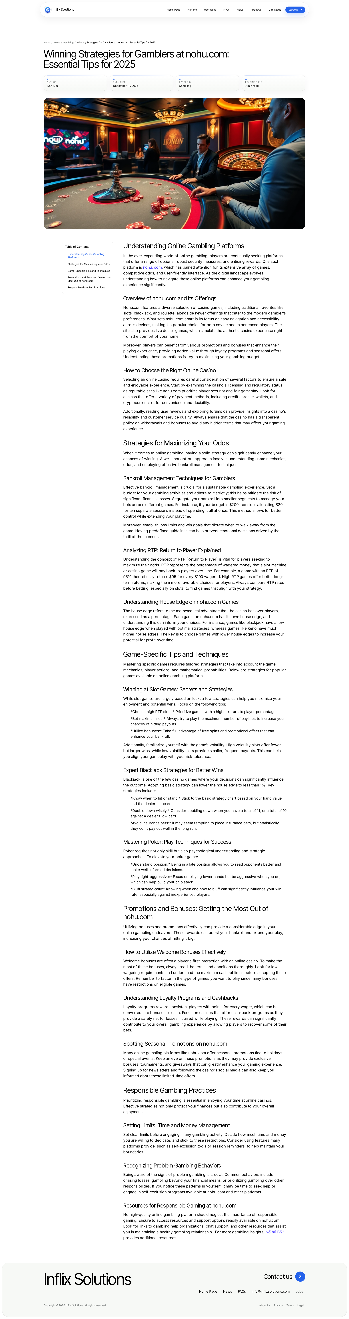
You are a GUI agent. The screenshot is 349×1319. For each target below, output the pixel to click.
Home (47, 42)
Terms (290, 1305)
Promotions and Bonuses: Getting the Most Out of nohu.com (89, 279)
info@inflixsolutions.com (271, 1291)
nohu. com (152, 267)
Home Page (208, 1291)
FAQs (242, 1291)
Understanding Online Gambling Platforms (86, 256)
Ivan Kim (52, 85)
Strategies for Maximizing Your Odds (89, 264)
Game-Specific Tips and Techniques (89, 270)
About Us (264, 1305)
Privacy (278, 1305)
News (56, 42)
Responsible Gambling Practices (86, 287)
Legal (300, 1305)
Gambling (68, 42)
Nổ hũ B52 (275, 1232)
